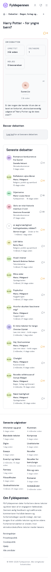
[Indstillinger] (40, 5)
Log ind (10, 134)
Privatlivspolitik (10, 537)
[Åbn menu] (46, 5)
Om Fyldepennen (16, 498)
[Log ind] (35, 5)
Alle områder (9, 550)
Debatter (13, 14)
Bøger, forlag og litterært (33, 14)
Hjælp (5, 546)
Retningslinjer (9, 533)
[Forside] (4, 14)
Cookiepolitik (9, 542)
